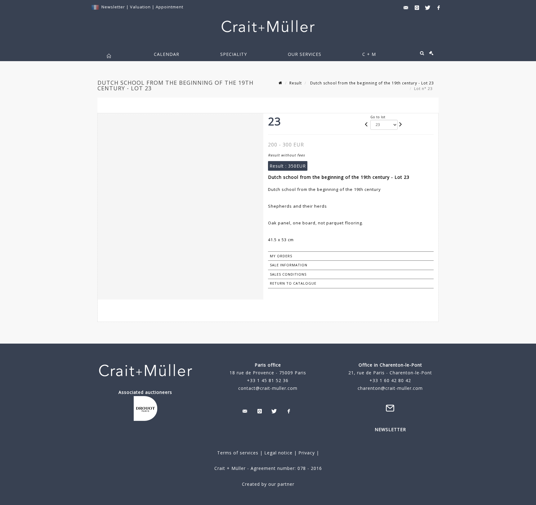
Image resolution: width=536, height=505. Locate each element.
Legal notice (278, 453)
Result (295, 83)
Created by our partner (268, 484)
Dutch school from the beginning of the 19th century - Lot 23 (371, 83)
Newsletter (113, 7)
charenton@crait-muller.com (390, 388)
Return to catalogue (293, 283)
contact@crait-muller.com (267, 388)
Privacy (306, 453)
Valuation (140, 7)
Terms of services (237, 453)
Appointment (169, 7)
